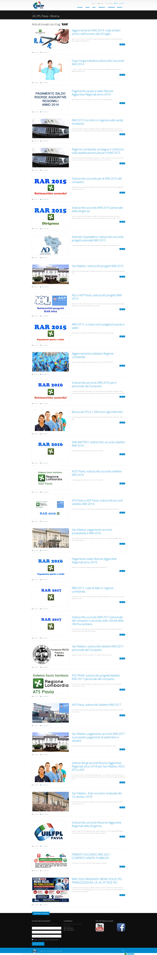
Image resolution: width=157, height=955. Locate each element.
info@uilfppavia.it (69, 928)
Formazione (111, 7)
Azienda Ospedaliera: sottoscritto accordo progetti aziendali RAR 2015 (97, 238)
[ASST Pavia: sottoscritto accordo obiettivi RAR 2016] (50, 480)
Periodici (119, 7)
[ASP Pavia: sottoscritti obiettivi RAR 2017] (50, 713)
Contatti (102, 3)
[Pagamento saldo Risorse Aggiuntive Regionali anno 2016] (50, 567)
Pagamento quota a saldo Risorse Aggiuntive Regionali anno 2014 (92, 92)
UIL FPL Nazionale (120, 3)
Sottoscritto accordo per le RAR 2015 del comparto (97, 180)
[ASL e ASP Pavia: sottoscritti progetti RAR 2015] (50, 303)
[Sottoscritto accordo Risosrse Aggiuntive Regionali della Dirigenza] (50, 832)
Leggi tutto (122, 44)
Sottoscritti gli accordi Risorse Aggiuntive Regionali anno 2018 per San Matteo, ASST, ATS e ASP (98, 766)
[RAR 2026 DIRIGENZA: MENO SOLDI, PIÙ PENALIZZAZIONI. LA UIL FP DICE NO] (50, 889)
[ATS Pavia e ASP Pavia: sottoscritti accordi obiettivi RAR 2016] (50, 509)
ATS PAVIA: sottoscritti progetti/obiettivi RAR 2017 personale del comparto (96, 677)
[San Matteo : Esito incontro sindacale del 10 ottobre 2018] (50, 801)
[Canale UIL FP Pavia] (100, 927)
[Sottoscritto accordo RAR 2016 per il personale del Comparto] (50, 391)
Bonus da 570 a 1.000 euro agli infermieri (97, 412)
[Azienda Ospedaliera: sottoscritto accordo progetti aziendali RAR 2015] (50, 245)
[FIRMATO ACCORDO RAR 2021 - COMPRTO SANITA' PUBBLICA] (50, 860)
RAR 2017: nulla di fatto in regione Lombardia (92, 589)
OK (125, 954)
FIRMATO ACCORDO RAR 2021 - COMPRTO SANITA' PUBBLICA (92, 856)
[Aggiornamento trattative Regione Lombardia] (50, 362)
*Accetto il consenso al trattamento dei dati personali (45, 939)
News (94, 7)
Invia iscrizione (38, 944)
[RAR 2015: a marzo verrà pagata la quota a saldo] (50, 333)
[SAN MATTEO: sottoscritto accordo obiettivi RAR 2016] (50, 450)
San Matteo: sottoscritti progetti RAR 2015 (98, 266)
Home (95, 3)
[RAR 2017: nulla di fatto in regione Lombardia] (50, 596)
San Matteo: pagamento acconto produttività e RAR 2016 (92, 531)
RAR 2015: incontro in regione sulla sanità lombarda (97, 122)
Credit (123, 950)
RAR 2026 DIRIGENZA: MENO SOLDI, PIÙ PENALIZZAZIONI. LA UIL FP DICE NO (97, 880)
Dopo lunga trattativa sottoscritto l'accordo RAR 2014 (98, 62)
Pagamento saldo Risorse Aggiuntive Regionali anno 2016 (94, 560)
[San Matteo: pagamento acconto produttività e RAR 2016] (50, 538)
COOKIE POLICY (131, 954)
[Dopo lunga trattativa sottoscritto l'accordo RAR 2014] (50, 69)
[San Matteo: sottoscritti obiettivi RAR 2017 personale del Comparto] (50, 655)
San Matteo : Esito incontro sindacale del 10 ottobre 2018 (97, 795)
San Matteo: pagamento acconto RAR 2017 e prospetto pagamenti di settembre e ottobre (98, 737)
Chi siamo (80, 7)
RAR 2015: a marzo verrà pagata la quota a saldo (98, 326)
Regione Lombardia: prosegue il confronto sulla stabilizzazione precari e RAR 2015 (98, 151)
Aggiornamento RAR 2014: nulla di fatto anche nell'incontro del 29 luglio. (96, 32)
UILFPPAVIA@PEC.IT (70, 930)
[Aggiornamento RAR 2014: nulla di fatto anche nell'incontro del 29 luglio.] (50, 39)
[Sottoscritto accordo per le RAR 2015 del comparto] (50, 187)
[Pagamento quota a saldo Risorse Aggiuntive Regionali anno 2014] (50, 99)
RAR (43, 52)
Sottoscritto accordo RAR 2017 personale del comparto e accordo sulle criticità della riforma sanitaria (97, 620)
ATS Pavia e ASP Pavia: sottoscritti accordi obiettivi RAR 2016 (97, 502)
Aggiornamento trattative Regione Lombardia (92, 355)
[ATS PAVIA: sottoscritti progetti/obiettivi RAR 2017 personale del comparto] (50, 684)
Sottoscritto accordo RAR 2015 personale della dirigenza (97, 209)
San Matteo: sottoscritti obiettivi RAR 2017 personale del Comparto (97, 648)
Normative (102, 7)
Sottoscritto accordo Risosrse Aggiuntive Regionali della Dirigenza (96, 824)
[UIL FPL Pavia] (38, 4)
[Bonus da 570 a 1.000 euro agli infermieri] (50, 420)
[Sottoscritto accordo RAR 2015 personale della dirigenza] (50, 216)
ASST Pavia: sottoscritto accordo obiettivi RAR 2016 (97, 473)
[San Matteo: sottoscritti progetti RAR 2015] (50, 274)
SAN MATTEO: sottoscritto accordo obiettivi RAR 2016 (98, 444)
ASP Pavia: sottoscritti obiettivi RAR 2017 (96, 705)
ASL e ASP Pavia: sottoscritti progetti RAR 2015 (97, 297)
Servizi (88, 7)
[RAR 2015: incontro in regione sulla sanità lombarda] (50, 128)
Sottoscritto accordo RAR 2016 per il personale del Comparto (94, 384)
